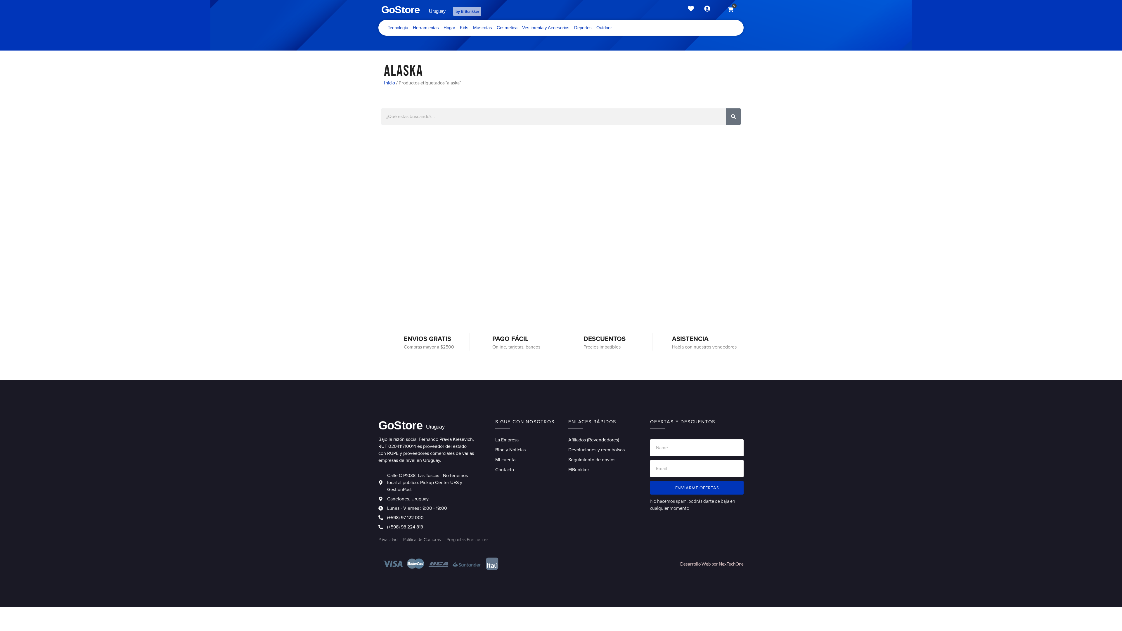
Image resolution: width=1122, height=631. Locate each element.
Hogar (449, 27)
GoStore (400, 9)
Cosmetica (507, 27)
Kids (464, 27)
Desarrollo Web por (699, 563)
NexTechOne (731, 563)
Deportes (583, 27)
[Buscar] (733, 116)
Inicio (389, 82)
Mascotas (482, 27)
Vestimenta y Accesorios (545, 27)
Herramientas (426, 27)
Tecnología (398, 27)
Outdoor (604, 27)
